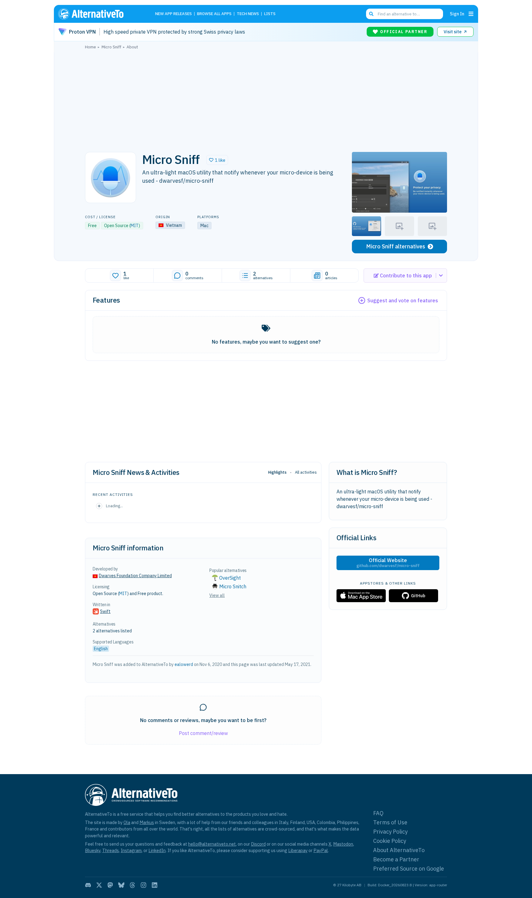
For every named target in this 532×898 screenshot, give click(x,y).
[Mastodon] (110, 885)
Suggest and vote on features (402, 300)
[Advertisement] (266, 99)
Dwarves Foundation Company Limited (135, 575)
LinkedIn (157, 850)
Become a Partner (396, 859)
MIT (135, 225)
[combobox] (404, 14)
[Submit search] (371, 14)
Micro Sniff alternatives (395, 246)
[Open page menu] (471, 14)
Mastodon (343, 844)
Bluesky (92, 850)
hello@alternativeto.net (212, 844)
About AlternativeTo (399, 850)
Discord (258, 844)
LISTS (270, 14)
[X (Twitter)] (99, 885)
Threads (110, 850)
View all (217, 595)
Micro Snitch (232, 586)
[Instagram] (143, 885)
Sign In (457, 14)
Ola (126, 822)
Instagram (131, 850)
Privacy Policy (390, 831)
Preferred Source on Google (408, 868)
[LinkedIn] (154, 885)
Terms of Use (390, 822)
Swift (105, 611)
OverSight (230, 578)
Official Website (388, 562)
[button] (217, 160)
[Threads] (132, 885)
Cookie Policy (389, 840)
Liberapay (298, 850)
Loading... (114, 505)
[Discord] (88, 885)
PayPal (320, 850)
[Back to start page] (99, 13)
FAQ (378, 813)
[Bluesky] (121, 885)
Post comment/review (203, 733)
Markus (146, 822)
